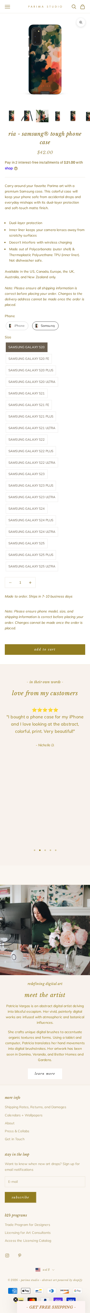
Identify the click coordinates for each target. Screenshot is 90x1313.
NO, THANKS (45, 694)
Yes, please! (45, 680)
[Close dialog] (78, 627)
